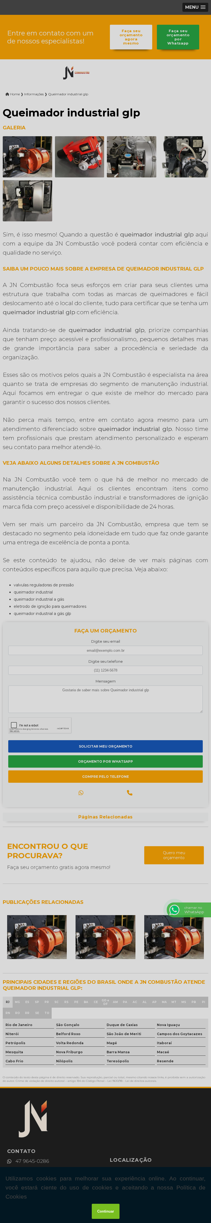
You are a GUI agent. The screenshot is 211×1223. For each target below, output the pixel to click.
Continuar (105, 1211)
